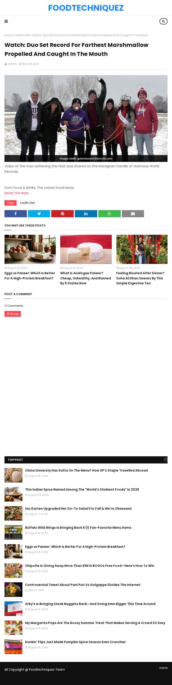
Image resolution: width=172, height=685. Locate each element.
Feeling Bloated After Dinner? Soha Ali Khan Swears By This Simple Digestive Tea (140, 278)
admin (12, 64)
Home (8, 35)
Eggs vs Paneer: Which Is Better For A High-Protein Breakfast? (29, 275)
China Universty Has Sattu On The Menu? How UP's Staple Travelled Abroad (86, 470)
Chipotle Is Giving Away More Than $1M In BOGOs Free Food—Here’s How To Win (89, 565)
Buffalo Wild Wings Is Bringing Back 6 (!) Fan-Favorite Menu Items (78, 527)
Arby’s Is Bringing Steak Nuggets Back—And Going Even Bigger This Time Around (90, 604)
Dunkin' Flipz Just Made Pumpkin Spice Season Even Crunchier (75, 642)
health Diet (22, 35)
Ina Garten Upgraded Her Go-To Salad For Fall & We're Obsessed (78, 508)
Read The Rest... (17, 193)
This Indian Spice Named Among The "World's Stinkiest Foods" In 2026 (82, 489)
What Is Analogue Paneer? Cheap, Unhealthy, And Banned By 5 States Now (85, 278)
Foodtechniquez (86, 8)
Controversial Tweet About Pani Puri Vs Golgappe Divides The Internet (82, 585)
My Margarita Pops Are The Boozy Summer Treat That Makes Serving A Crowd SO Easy (95, 623)
